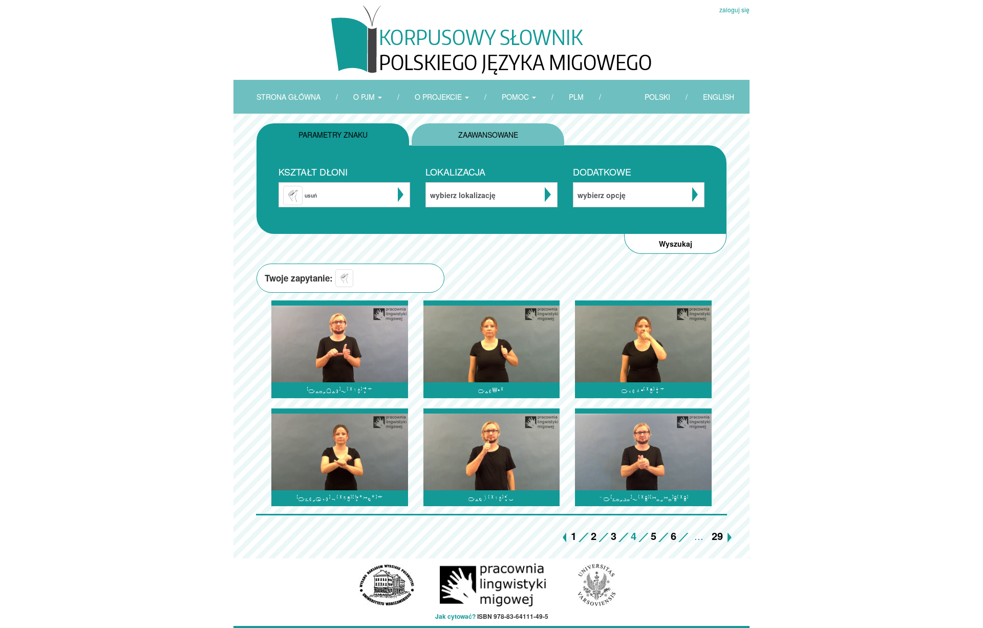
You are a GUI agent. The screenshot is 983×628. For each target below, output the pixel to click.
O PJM (365, 97)
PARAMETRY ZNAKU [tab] (333, 134)
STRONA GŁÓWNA (288, 97)
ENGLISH (718, 97)
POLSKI (657, 97)
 (643, 498)
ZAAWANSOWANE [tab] (488, 134)
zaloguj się (734, 9)
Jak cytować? (455, 616)
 (491, 390)
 (491, 498)
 (339, 498)
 (340, 390)
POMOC (516, 97)
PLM (576, 97)
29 (717, 535)
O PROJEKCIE (439, 97)
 (643, 390)
